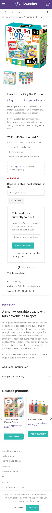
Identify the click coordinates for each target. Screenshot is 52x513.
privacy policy (19, 256)
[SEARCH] (47, 12)
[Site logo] (26, 4)
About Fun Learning (11, 451)
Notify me (16, 200)
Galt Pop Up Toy (35, 420)
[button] (5, 45)
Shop (12, 17)
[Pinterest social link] (26, 291)
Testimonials (8, 456)
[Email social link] (23, 291)
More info (18, 508)
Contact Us (7, 482)
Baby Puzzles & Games (29, 286)
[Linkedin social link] (30, 291)
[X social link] (19, 291)
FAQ (4, 476)
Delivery (6, 467)
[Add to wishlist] (19, 401)
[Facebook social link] (15, 291)
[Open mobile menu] (3, 4)
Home (5, 17)
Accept (32, 508)
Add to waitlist (23, 245)
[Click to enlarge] (7, 64)
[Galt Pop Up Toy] (38, 407)
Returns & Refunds (10, 472)
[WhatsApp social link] (33, 291)
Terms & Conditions (11, 461)
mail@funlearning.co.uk (13, 487)
